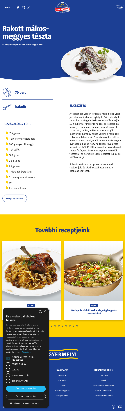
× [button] (44, 311)
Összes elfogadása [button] (26, 388)
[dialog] (26, 358)
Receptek (15, 44)
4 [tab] (58, 325)
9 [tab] (77, 325)
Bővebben (25, 352)
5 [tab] (62, 325)
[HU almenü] (9, 8)
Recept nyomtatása (14, 198)
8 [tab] (73, 325)
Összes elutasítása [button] (26, 396)
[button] (26, 403)
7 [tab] (69, 325)
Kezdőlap (6, 44)
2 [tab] (51, 325)
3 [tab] (55, 325)
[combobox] (40, 311)
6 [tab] (66, 325)
